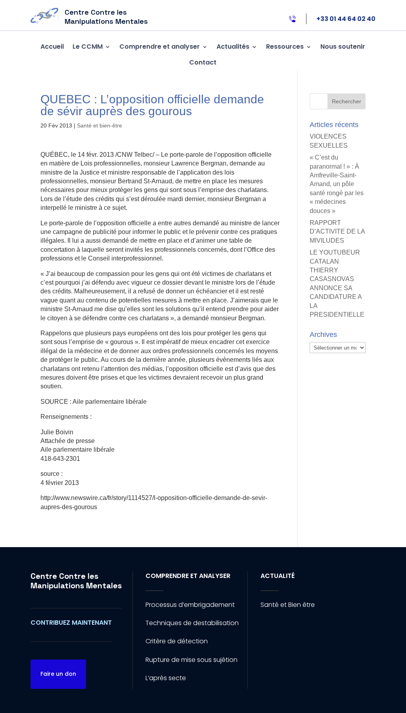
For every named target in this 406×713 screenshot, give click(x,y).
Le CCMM (88, 46)
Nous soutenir (342, 46)
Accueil (52, 46)
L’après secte (166, 678)
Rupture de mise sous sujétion (191, 659)
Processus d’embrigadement (190, 604)
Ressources (285, 46)
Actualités (232, 46)
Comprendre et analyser (159, 46)
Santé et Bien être (287, 604)
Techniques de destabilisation (192, 622)
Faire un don (58, 674)
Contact (202, 62)
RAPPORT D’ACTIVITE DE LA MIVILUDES (337, 231)
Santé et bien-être (99, 125)
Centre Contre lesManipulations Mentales (76, 581)
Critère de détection (177, 641)
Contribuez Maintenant (71, 622)
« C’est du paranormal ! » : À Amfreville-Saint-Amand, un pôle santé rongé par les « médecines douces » (337, 184)
